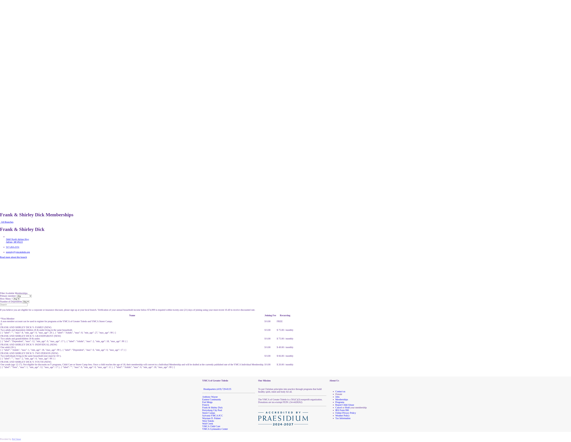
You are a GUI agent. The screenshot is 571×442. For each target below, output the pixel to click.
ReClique (16, 439)
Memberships (341, 399)
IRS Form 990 (342, 410)
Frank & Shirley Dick (212, 407)
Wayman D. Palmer (211, 418)
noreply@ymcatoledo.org (18, 252)
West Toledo (208, 421)
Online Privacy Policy (345, 413)
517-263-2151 (12, 247)
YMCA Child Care (211, 426)
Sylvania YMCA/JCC (212, 415)
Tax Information (342, 418)
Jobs (337, 397)
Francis (205, 405)
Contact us (340, 391)
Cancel (338, 407)
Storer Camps (208, 413)
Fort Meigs (207, 402)
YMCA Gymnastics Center (215, 429)
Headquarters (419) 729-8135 (216, 389)
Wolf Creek (207, 423)
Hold (347, 407)
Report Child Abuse (344, 405)
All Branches (6, 222)
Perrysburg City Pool (212, 410)
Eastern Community (211, 399)
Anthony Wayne (210, 397)
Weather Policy (342, 415)
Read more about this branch (13, 257)
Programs (339, 402)
